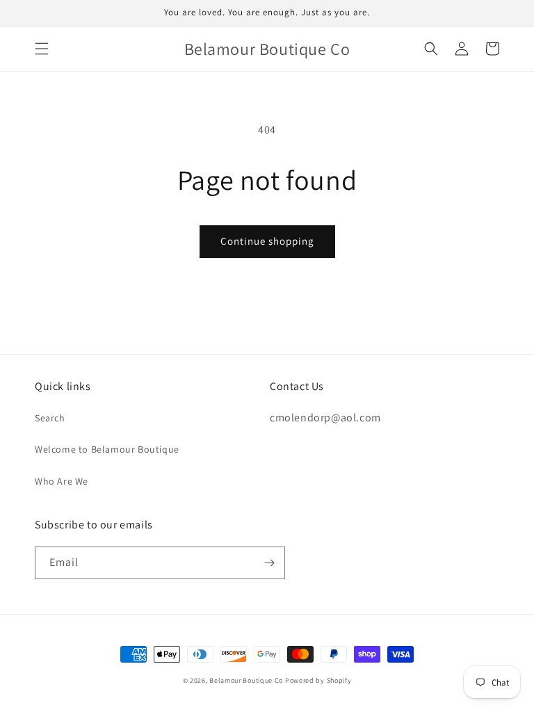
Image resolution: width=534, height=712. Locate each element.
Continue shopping (267, 241)
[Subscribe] (269, 563)
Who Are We (61, 481)
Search (50, 418)
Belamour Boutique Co (246, 680)
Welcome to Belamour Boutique (107, 449)
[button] (41, 48)
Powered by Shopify (318, 680)
